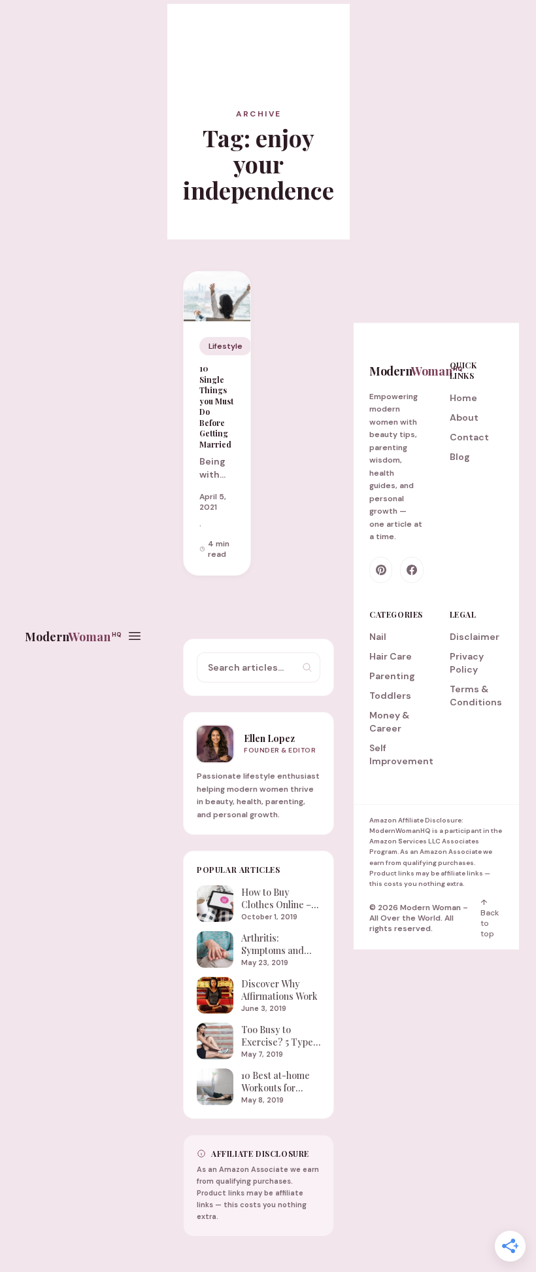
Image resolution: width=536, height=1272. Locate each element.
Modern (73, 637)
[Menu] (135, 636)
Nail (377, 637)
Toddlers (390, 695)
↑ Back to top (489, 918)
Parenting (392, 676)
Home (463, 398)
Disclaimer (474, 637)
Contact (469, 437)
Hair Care (390, 656)
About (464, 417)
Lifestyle (226, 346)
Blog (460, 457)
